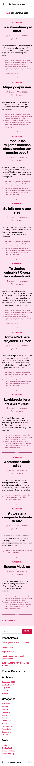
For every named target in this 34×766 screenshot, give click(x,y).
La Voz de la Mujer (17, 4)
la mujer (14, 69)
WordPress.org (8, 754)
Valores (5, 735)
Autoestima (17, 22)
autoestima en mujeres (12, 62)
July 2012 (6, 688)
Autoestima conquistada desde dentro (17, 517)
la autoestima (21, 66)
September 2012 (8, 685)
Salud (4, 723)
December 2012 (8, 682)
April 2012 (6, 693)
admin (13, 36)
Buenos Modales (17, 567)
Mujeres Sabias (8, 652)
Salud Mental (7, 726)
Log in (4, 745)
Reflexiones (6, 721)
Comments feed (8, 751)
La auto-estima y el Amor (17, 29)
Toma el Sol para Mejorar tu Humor (17, 339)
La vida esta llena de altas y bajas (17, 401)
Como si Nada (7, 647)
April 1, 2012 (24, 36)
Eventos (5, 709)
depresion (14, 497)
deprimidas (8, 499)
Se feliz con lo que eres (17, 210)
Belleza (5, 707)
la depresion (17, 499)
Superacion (6, 732)
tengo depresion (14, 73)
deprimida (22, 497)
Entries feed (7, 748)
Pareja (4, 718)
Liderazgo (6, 712)
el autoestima (15, 64)
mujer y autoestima (24, 69)
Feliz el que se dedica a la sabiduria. (16, 643)
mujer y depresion (11, 71)
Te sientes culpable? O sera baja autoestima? (17, 272)
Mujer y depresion (17, 87)
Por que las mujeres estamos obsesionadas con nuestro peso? (17, 147)
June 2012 (6, 690)
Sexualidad (6, 729)
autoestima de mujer (23, 60)
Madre (4, 715)
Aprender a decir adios (17, 464)
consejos (7, 497)
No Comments (18, 39)
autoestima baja (10, 60)
